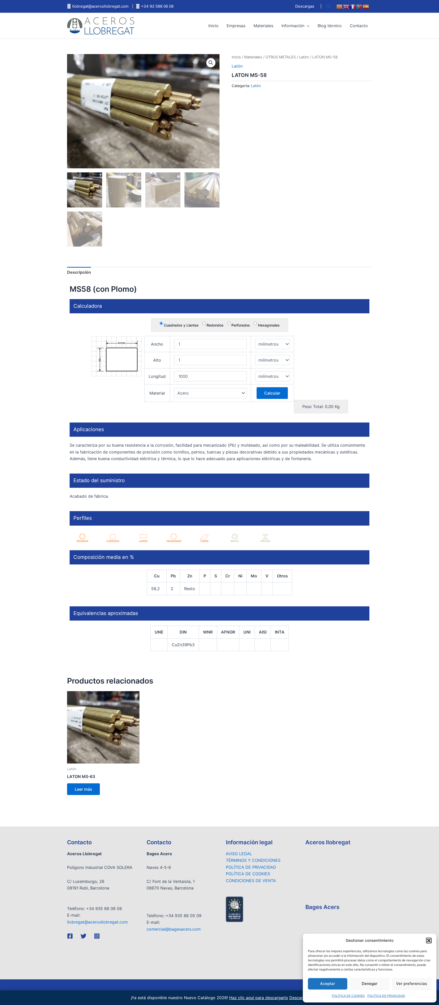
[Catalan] (339, 6)
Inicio (213, 25)
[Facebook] (70, 936)
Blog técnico (330, 25)
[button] (428, 940)
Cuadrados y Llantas (181, 325)
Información (292, 25)
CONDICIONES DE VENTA (251, 880)
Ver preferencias (411, 983)
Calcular (272, 393)
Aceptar (327, 983)
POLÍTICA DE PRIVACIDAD (386, 996)
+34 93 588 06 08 (157, 6)
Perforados (240, 325)
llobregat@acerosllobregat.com (100, 6)
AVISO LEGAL (239, 853)
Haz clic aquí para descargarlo (258, 997)
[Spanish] (366, 6)
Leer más (83, 789)
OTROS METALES (280, 57)
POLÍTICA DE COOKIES (348, 996)
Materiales (263, 25)
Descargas (304, 6)
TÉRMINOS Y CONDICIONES (253, 860)
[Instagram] (97, 936)
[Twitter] (83, 936)
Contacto (359, 25)
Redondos (215, 325)
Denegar (370, 983)
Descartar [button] (298, 997)
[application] (306, 25)
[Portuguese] (359, 6)
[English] (346, 6)
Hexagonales (268, 325)
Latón (304, 57)
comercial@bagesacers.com (174, 929)
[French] (353, 6)
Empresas (236, 25)
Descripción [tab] (79, 272)
